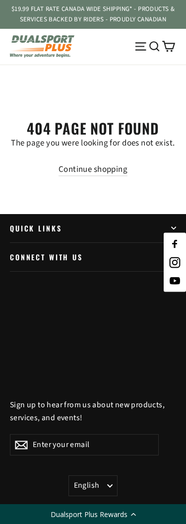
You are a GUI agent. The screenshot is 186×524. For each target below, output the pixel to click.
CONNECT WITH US (46, 257)
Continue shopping (93, 169)
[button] (93, 514)
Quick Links (36, 228)
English (87, 485)
